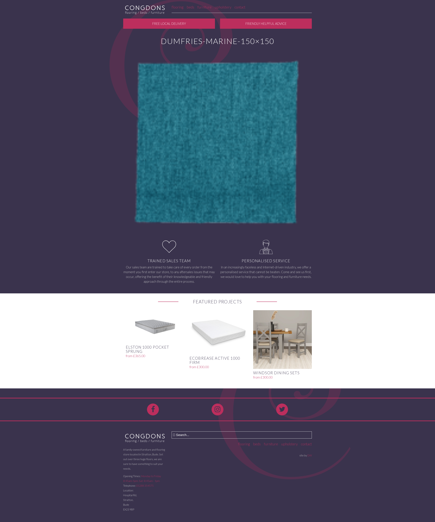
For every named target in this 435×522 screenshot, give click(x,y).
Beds (190, 7)
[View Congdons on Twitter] (282, 409)
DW (309, 455)
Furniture (204, 7)
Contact (239, 7)
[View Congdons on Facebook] (153, 409)
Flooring (178, 7)
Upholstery (223, 7)
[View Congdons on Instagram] (217, 409)
